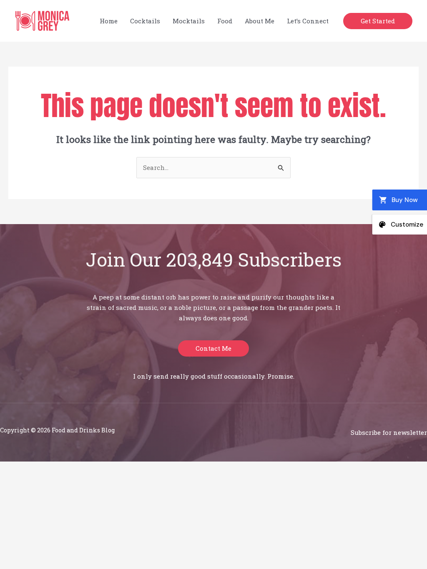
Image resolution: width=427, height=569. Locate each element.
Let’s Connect (308, 21)
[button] (377, 21)
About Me (259, 21)
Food (224, 21)
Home (109, 21)
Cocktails (145, 21)
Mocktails (189, 21)
